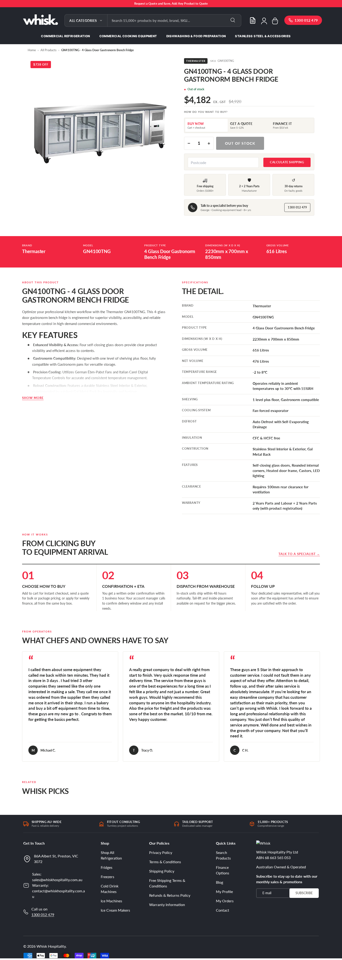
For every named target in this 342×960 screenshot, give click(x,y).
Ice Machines (111, 901)
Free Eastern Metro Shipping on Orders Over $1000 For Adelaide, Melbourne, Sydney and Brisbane (171, 3)
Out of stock (240, 143)
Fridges (106, 867)
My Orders (225, 901)
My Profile (224, 891)
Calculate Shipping (287, 162)
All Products (48, 50)
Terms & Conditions (165, 862)
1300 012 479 (297, 207)
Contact (222, 910)
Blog (219, 882)
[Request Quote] (253, 20)
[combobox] (174, 20)
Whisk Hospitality (51, 946)
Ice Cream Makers (115, 910)
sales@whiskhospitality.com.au (57, 879)
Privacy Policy (160, 852)
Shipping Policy (161, 871)
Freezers (107, 876)
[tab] (206, 125)
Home (32, 50)
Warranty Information (167, 904)
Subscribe (304, 893)
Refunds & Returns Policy (169, 895)
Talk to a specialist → (299, 554)
